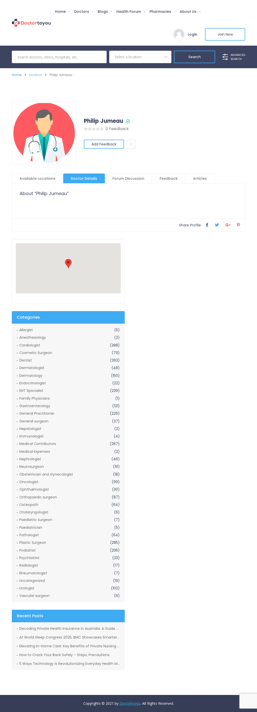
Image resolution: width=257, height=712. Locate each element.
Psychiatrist (29, 557)
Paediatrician (30, 527)
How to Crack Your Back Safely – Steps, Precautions (64, 654)
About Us (188, 11)
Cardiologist (29, 345)
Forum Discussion (128, 178)
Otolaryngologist (33, 512)
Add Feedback (104, 144)
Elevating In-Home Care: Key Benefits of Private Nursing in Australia (69, 646)
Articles (200, 178)
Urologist (26, 588)
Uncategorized (32, 580)
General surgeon (33, 421)
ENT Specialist (31, 390)
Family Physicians (34, 398)
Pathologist (29, 535)
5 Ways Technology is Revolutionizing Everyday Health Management (69, 663)
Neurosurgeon (31, 466)
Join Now (225, 34)
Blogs (103, 11)
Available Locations (37, 178)
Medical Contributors (37, 443)
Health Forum (128, 11)
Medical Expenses (34, 451)
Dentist (25, 360)
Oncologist (28, 481)
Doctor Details (84, 178)
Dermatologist (31, 367)
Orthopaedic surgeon (38, 497)
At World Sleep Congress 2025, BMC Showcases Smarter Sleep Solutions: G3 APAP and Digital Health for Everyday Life (69, 637)
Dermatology (30, 375)
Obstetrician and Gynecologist (46, 474)
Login (192, 34)
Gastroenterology (34, 405)
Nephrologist (30, 459)
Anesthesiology (32, 337)
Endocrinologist (32, 383)
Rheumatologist (33, 573)
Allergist (26, 329)
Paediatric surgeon (35, 519)
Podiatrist (27, 550)
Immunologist (31, 436)
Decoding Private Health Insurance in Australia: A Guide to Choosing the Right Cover (69, 628)
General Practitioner (36, 413)
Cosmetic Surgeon (35, 352)
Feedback (169, 178)
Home (60, 11)
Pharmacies (160, 11)
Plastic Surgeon (32, 542)
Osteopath (28, 504)
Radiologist (28, 565)
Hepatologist (30, 428)
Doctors (81, 11)
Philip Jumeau (103, 121)
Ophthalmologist (34, 489)
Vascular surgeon (34, 595)
